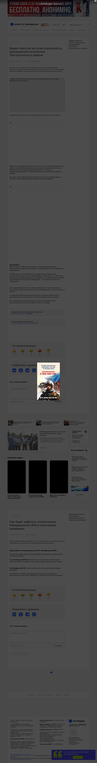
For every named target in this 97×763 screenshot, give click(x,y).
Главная (14, 30)
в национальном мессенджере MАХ (24, 323)
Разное (67, 695)
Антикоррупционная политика (20, 754)
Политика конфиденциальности (21, 759)
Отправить (58, 401)
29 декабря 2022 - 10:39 (16, 534)
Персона (15, 42)
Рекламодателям (59, 30)
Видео (71, 30)
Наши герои (25, 30)
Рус (54, 25)
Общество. (15, 515)
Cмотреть (78, 757)
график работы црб (19, 653)
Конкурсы (81, 30)
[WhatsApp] (34, 370)
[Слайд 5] (41, 452)
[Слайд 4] (39, 452)
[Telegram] (27, 370)
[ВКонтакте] (14, 370)
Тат (63, 25)
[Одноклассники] (21, 370)
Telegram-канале (19, 313)
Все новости (80, 494)
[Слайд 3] (37, 452)
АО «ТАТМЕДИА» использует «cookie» (22, 755)
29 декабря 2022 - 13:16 (16, 61)
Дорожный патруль (41, 30)
